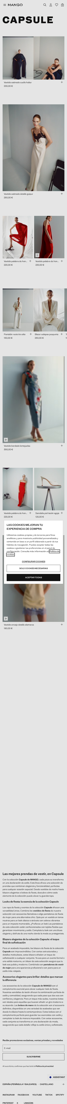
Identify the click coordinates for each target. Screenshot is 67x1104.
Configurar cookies (33, 561)
